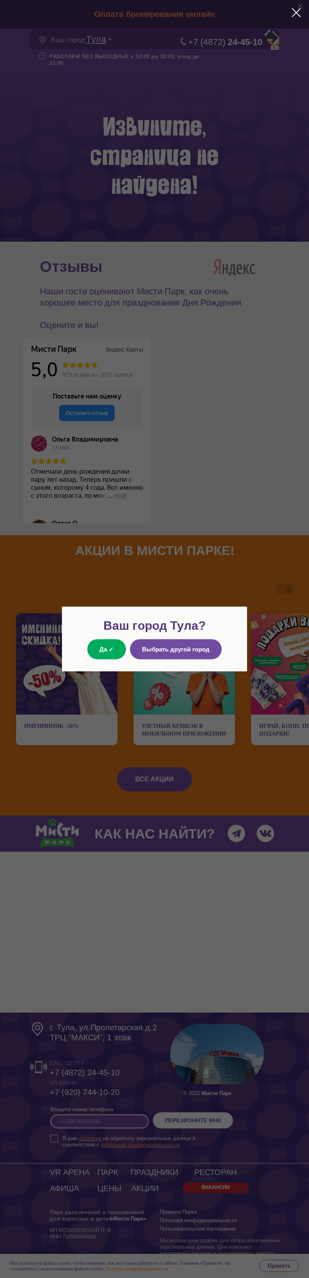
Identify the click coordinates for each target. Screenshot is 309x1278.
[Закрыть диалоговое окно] (296, 12)
